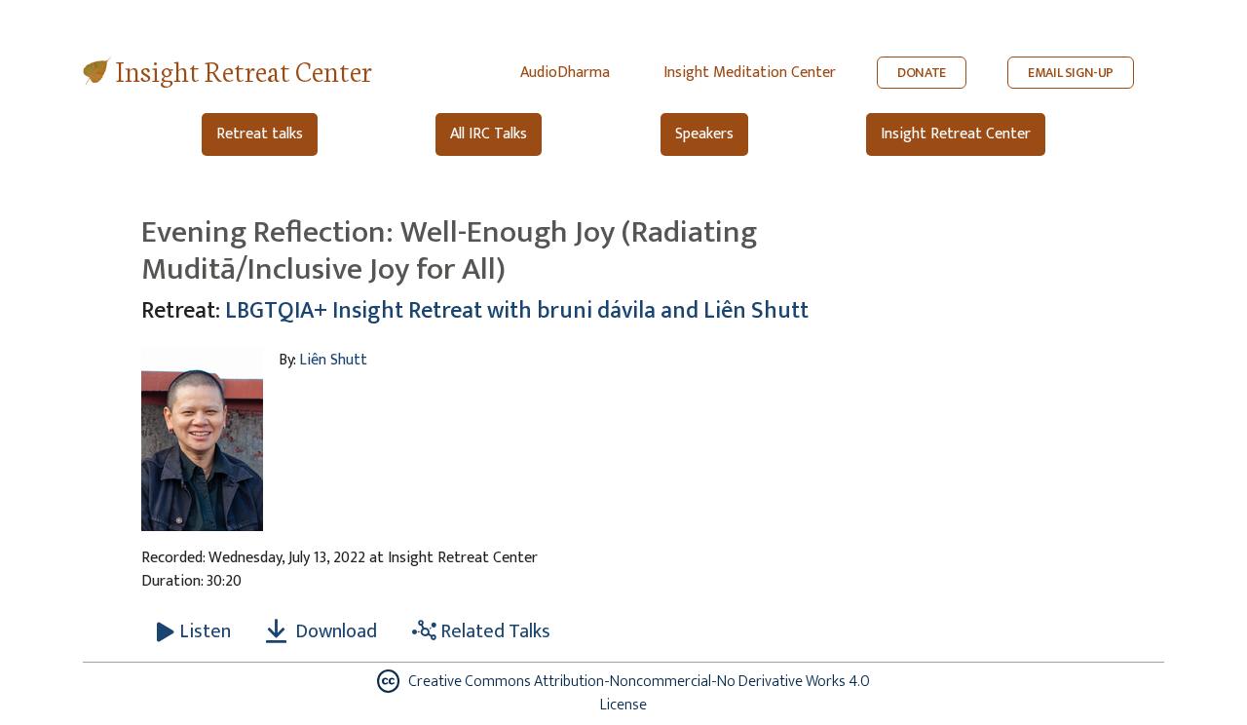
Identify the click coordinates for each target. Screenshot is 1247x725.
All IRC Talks (488, 134)
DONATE (921, 72)
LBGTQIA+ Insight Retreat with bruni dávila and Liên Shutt (517, 310)
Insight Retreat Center (244, 70)
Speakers (704, 134)
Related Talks (493, 631)
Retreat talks (259, 134)
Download (334, 631)
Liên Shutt (333, 360)
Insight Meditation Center (749, 72)
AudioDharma (565, 72)
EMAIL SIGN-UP (1071, 72)
